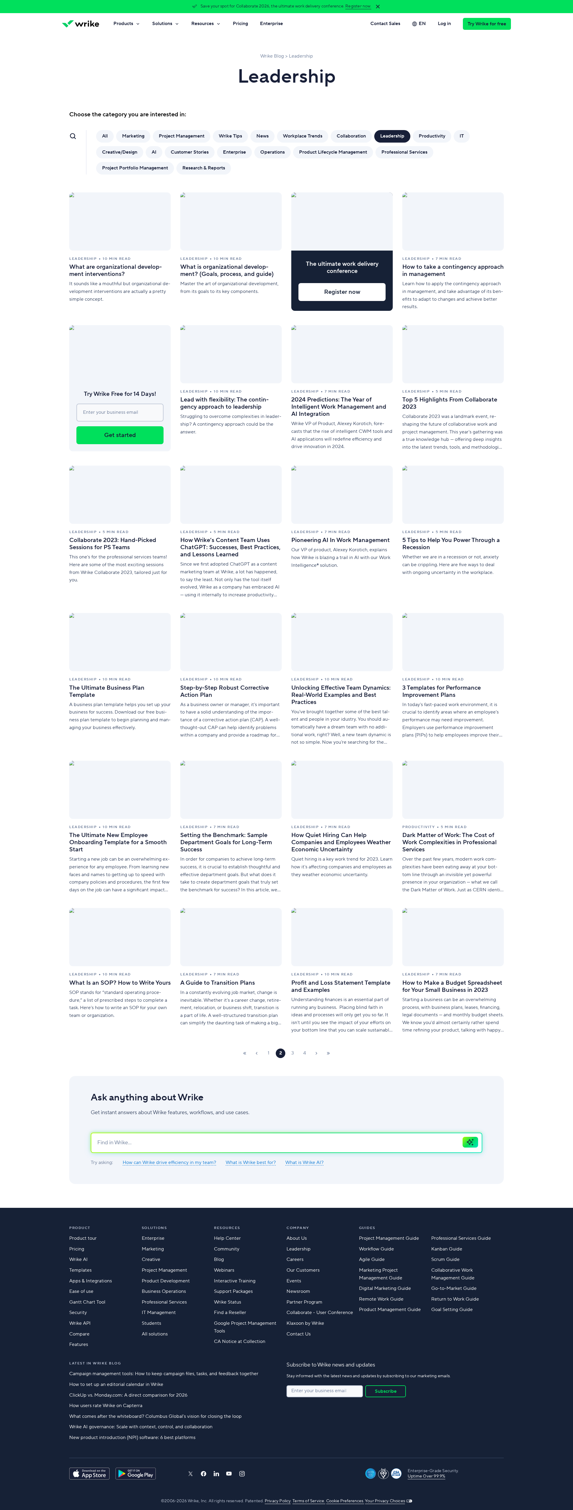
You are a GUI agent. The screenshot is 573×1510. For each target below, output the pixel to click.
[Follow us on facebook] (204, 1474)
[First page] (244, 1053)
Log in (444, 24)
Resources (202, 24)
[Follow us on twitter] (190, 1474)
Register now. (358, 6)
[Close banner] (378, 7)
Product (79, 1228)
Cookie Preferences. (345, 1501)
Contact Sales (385, 24)
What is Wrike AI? (304, 1162)
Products (123, 24)
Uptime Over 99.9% (426, 1476)
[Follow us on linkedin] (216, 1473)
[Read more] (120, 251)
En (422, 24)
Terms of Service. (308, 1501)
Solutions (162, 24)
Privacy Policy (278, 1501)
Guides (367, 1228)
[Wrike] (80, 24)
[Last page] (328, 1053)
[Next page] (316, 1053)
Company (297, 1228)
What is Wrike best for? (251, 1162)
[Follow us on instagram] (242, 1474)
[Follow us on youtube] (229, 1474)
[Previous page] (256, 1053)
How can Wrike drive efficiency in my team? (169, 1162)
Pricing (240, 24)
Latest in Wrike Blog (95, 1363)
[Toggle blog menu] (72, 136)
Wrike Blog (272, 56)
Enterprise (271, 24)
